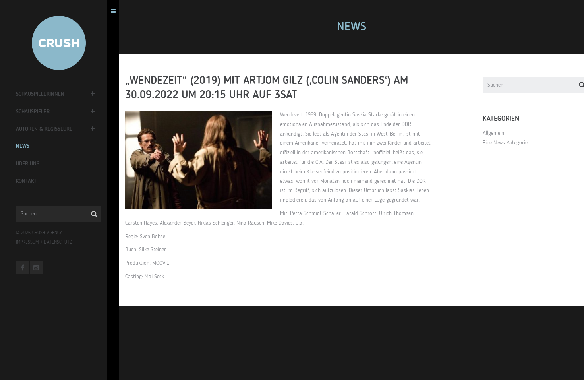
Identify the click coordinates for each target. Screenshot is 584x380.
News (22, 146)
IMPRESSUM (27, 242)
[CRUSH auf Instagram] (36, 267)
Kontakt (26, 181)
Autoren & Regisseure (44, 129)
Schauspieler (33, 111)
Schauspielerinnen (40, 94)
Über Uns (27, 164)
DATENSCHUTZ (58, 242)
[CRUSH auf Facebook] (22, 267)
